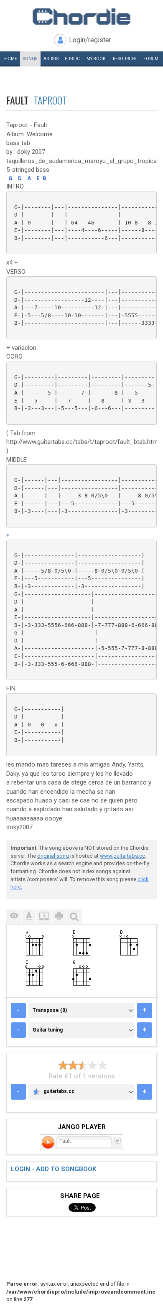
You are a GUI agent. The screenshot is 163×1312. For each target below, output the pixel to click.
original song (53, 856)
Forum (150, 58)
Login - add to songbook (53, 1169)
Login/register (90, 40)
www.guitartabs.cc (122, 856)
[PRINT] (58, 916)
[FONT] (28, 916)
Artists (51, 58)
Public (72, 58)
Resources (124, 58)
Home (10, 58)
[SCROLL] (43, 916)
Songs (30, 58)
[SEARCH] (74, 916)
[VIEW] (13, 916)
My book (96, 58)
